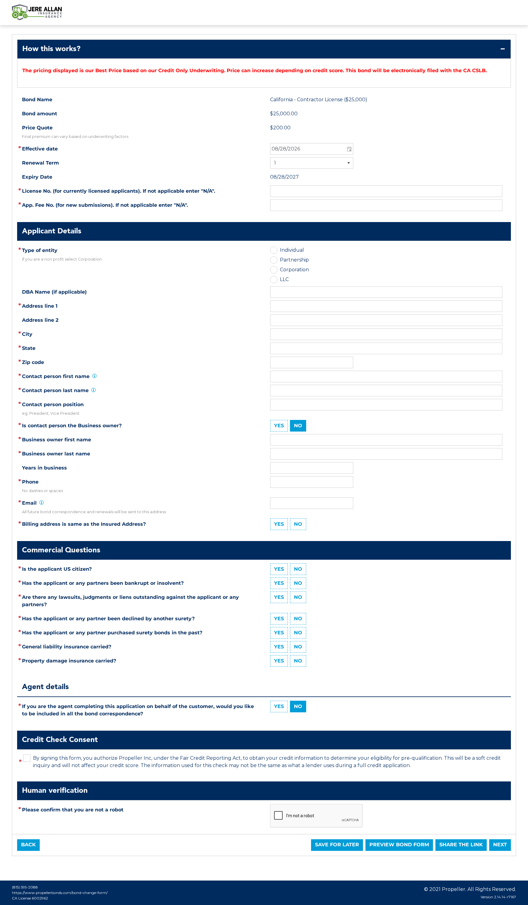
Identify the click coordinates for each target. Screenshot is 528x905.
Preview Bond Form (399, 845)
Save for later (337, 845)
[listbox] (311, 163)
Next (500, 845)
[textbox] (386, 306)
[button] (349, 149)
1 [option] (275, 163)
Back (28, 845)
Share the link (461, 845)
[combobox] (311, 148)
